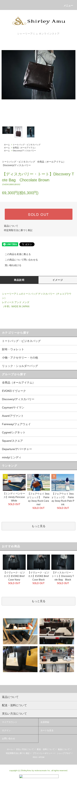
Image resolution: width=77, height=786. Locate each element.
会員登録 (44, 722)
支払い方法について (25, 749)
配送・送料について (46, 749)
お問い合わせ (8, 738)
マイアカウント (9, 722)
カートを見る (47, 730)
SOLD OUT (38, 214)
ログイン (6, 730)
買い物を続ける (13, 265)
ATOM (41, 757)
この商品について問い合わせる (21, 259)
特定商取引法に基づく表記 (18, 230)
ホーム (7, 145)
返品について (11, 226)
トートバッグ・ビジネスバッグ (26, 145)
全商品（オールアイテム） (25, 148)
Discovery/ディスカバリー (24, 150)
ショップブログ (64, 753)
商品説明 (19, 280)
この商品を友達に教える (18, 254)
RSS (35, 757)
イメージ (58, 280)
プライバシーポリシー (43, 753)
